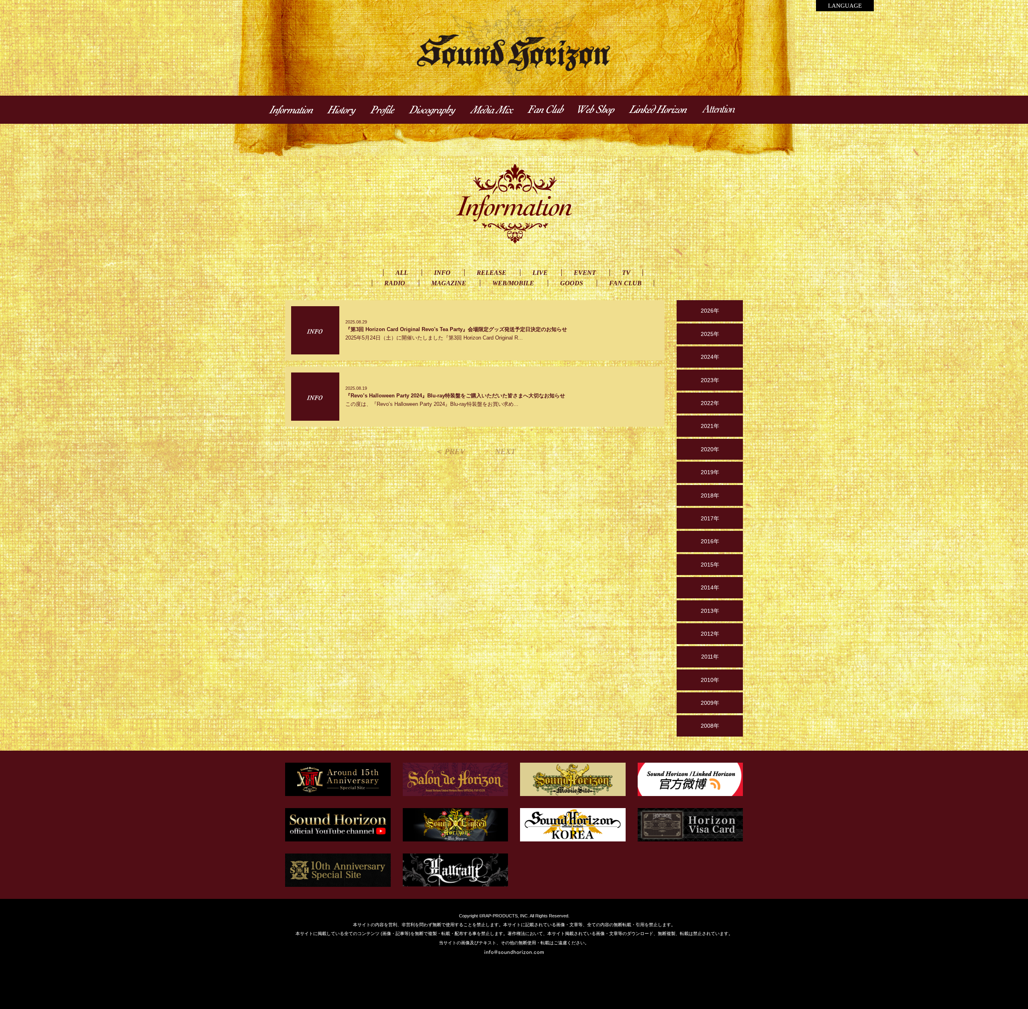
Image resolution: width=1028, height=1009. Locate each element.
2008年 (710, 725)
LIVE (540, 272)
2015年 (710, 564)
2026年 (710, 310)
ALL (402, 272)
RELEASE (491, 272)
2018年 (710, 495)
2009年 (710, 703)
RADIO (394, 283)
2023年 (710, 380)
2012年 (710, 633)
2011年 (710, 656)
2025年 (710, 334)
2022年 (710, 403)
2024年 (710, 357)
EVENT (585, 272)
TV (626, 272)
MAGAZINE (448, 283)
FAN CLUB (625, 283)
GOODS (571, 283)
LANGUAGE (845, 5)
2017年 (710, 518)
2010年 (710, 680)
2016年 (710, 541)
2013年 (710, 611)
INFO (442, 272)
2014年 (710, 587)
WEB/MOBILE (513, 283)
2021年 (710, 426)
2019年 (710, 472)
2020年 (710, 449)
